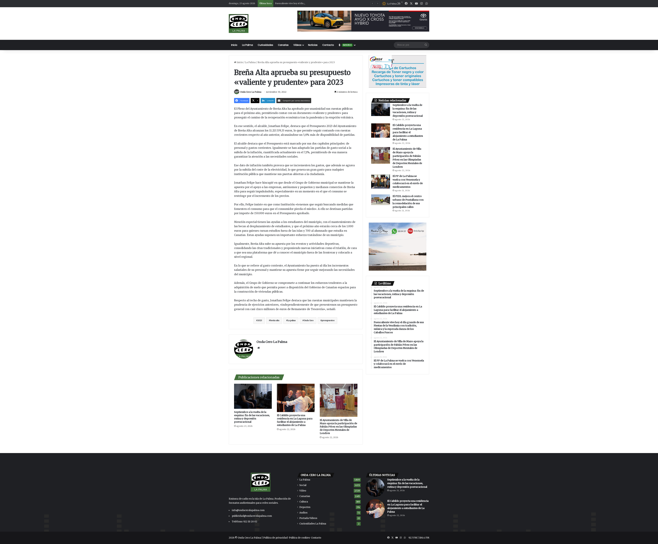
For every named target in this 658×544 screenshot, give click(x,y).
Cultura (303, 501)
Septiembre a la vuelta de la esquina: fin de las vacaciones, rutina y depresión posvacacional (252, 416)
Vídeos (297, 45)
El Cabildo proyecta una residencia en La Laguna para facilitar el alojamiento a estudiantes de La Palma (294, 420)
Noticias (313, 45)
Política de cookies (299, 537)
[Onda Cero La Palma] (238, 23)
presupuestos (328, 320)
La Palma (247, 45)
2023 (260, 320)
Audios (303, 512)
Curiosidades (265, 45)
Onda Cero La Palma (250, 92)
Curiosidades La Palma (312, 523)
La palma (291, 320)
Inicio (234, 45)
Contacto (328, 45)
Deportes (304, 507)
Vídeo (302, 490)
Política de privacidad (275, 537)
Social (302, 485)
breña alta (274, 320)
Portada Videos (308, 518)
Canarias (283, 45)
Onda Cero (309, 320)
